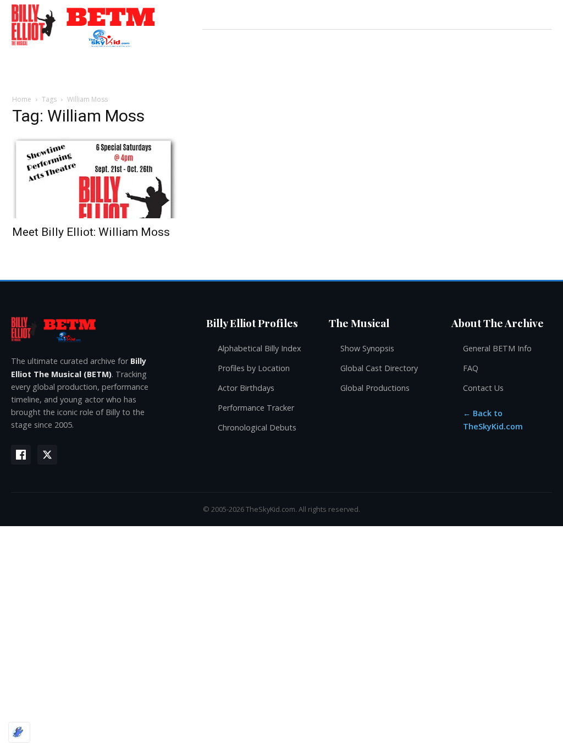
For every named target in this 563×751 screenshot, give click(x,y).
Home (21, 99)
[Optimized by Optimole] (19, 732)
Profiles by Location (254, 368)
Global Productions (375, 388)
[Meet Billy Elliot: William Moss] (94, 177)
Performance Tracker (256, 407)
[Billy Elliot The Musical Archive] (97, 329)
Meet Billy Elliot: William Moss (91, 232)
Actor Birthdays (246, 388)
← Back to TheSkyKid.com (493, 420)
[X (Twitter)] (47, 455)
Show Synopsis (367, 348)
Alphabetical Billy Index (259, 348)
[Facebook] (21, 455)
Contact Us (483, 388)
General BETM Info (497, 348)
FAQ (470, 368)
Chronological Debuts (257, 427)
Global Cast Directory (379, 368)
